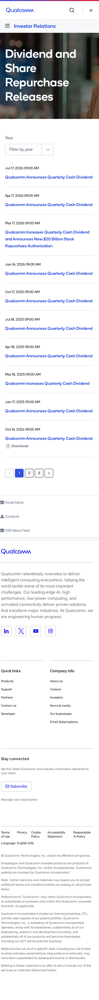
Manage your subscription (19, 799)
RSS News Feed (17, 530)
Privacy (22, 832)
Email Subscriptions (64, 722)
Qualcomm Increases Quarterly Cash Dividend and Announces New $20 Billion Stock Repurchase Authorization (47, 239)
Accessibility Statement (56, 834)
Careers (55, 689)
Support (6, 689)
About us (56, 681)
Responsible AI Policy (82, 834)
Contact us (8, 705)
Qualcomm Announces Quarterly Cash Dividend (48, 177)
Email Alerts (14, 502)
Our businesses (61, 714)
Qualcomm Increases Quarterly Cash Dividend (47, 383)
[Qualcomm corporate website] (20, 10)
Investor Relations (35, 26)
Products (7, 681)
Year (9, 138)
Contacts (12, 516)
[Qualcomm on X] (21, 631)
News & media (60, 705)
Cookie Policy (36, 834)
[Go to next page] (49, 473)
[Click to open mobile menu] (7, 25)
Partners (7, 697)
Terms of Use (5, 834)
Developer (8, 714)
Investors (56, 697)
